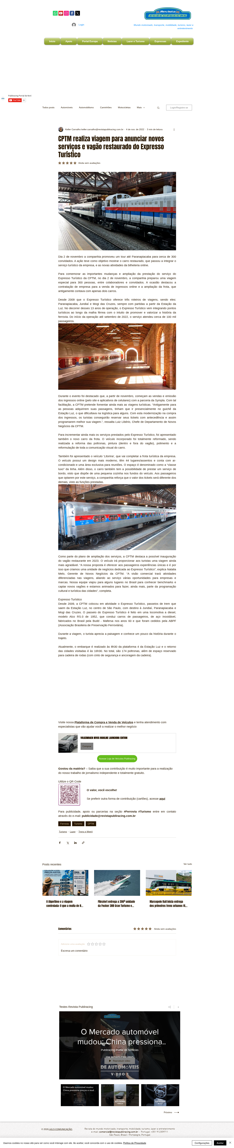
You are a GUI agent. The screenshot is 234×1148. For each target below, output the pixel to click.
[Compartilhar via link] (83, 842)
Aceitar (220, 1142)
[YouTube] (60, 13)
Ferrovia (64, 823)
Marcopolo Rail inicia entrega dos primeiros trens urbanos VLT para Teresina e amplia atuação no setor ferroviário (168, 904)
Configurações (202, 1142)
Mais (139, 107)
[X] (77, 13)
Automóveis (67, 107)
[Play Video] (80, 1095)
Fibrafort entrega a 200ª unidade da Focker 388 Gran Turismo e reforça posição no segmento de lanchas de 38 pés (116, 904)
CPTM (91, 823)
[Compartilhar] (169, 1007)
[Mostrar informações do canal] (177, 1007)
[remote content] (117, 689)
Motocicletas (124, 107)
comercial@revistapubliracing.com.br (118, 1131)
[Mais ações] (174, 129)
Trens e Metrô (85, 831)
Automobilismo (86, 107)
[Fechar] (230, 1142)
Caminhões (106, 107)
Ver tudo (188, 864)
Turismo (78, 823)
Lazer (73, 831)
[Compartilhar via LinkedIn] (75, 842)
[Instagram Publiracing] (66, 13)
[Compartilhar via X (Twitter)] (67, 842)
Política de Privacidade (134, 1142)
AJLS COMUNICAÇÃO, (61, 1129)
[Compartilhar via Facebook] (59, 842)
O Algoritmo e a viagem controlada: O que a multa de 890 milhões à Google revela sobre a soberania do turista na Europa (65, 904)
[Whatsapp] (55, 13)
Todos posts (48, 107)
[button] (158, 107)
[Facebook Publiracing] (72, 13)
